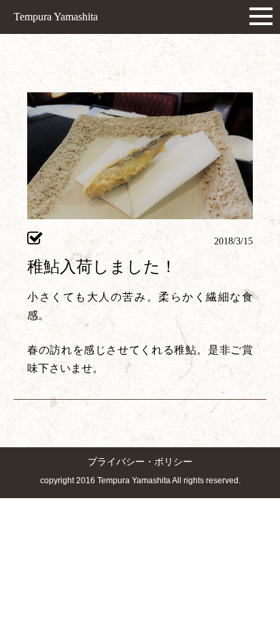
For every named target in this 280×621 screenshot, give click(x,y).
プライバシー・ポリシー (140, 462)
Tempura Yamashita (56, 16)
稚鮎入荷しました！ (102, 267)
